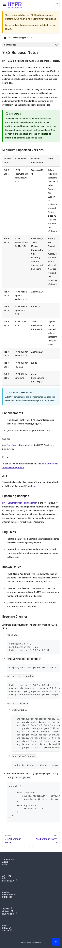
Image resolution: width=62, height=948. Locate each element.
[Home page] (5, 38)
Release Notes (9, 895)
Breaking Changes (13, 130)
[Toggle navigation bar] (4, 4)
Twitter (5, 908)
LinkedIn (6, 911)
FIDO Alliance (8, 914)
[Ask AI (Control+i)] (56, 942)
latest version (48, 25)
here (33, 486)
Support (6, 930)
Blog (4, 925)
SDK (4, 878)
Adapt (5, 862)
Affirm (5, 864)
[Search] (57, 4)
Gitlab (5, 928)
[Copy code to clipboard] (56, 643)
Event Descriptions (15, 445)
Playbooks (7, 897)
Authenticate (8, 860)
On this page (10, 44)
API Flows (6, 876)
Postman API (8, 880)
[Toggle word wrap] (50, 667)
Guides (5, 892)
